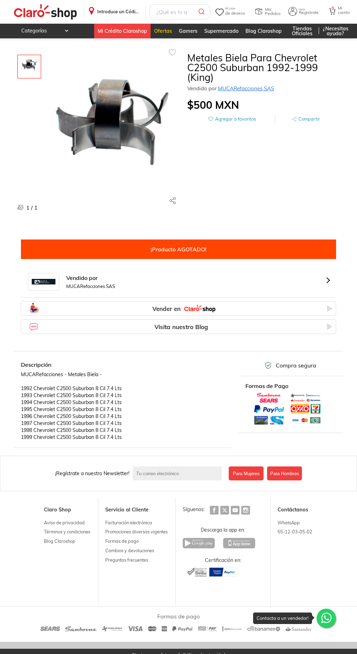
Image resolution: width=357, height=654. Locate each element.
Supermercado (221, 31)
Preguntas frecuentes (126, 560)
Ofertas (163, 31)
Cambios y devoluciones (129, 550)
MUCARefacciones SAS (246, 88)
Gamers (188, 31)
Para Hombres (284, 473)
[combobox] (180, 12)
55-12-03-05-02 (295, 531)
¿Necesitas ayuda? (335, 31)
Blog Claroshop (263, 31)
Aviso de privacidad (64, 522)
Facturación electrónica (128, 522)
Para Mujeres (246, 473)
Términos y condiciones (67, 531)
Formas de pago (122, 541)
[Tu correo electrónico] (179, 473)
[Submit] (202, 12)
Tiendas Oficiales (302, 31)
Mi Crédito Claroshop (122, 31)
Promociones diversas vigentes (136, 531)
